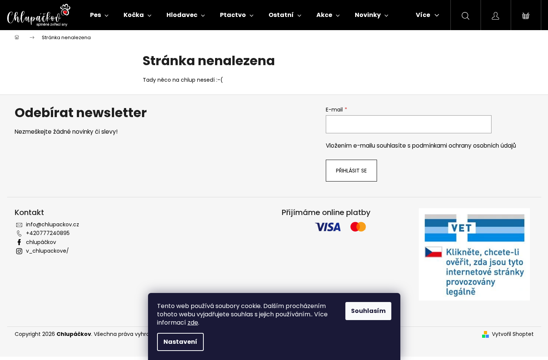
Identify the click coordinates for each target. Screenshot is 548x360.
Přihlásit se (351, 170)
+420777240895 (48, 233)
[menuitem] (99, 15)
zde (193, 322)
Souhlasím (368, 311)
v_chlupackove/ (47, 251)
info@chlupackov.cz (52, 224)
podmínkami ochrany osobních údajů (464, 145)
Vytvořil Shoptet (513, 334)
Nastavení (180, 341)
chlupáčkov (41, 242)
